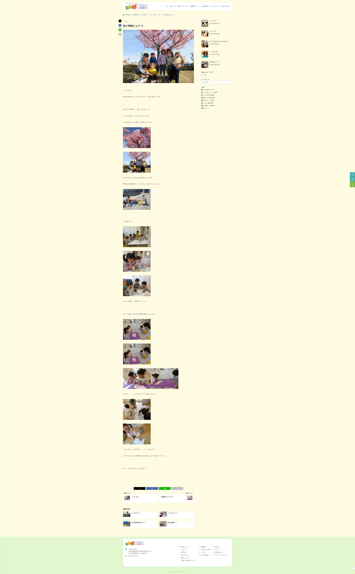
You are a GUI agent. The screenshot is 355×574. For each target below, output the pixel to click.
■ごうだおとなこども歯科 (209, 92)
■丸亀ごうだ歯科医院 (208, 97)
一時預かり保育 (205, 549)
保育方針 (183, 552)
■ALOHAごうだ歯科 (207, 100)
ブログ (126, 21)
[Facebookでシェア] (120, 25)
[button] (120, 34)
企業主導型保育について (188, 560)
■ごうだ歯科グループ (208, 89)
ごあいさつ (184, 549)
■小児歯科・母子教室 (208, 105)
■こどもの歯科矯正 (207, 103)
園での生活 (184, 555)
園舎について (185, 557)
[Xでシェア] (120, 20)
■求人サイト (205, 108)
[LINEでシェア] (120, 29)
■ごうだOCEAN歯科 (208, 95)
